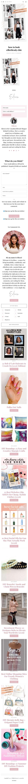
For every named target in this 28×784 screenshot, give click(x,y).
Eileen (14, 126)
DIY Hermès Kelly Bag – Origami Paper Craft (14, 721)
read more (14, 300)
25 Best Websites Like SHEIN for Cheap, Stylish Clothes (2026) (14, 494)
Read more (14, 369)
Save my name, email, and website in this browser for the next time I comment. (14, 204)
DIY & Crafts (14, 446)
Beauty (14, 361)
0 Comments (18, 53)
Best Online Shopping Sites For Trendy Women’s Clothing (14, 676)
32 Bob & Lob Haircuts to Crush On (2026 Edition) (14, 364)
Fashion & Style (14, 489)
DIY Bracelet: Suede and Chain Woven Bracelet (14, 585)
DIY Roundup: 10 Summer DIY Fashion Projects (14, 764)
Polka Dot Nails (14, 407)
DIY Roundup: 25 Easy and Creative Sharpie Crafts (14, 449)
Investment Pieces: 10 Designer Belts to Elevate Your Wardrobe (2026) (14, 630)
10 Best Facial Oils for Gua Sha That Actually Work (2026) (14, 540)
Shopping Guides (14, 625)
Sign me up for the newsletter (14, 211)
